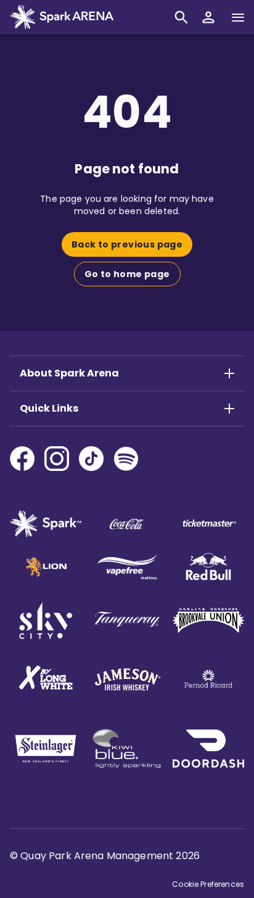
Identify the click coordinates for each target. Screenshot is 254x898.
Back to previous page (127, 244)
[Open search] (181, 17)
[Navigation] (238, 17)
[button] (208, 17)
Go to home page (127, 274)
